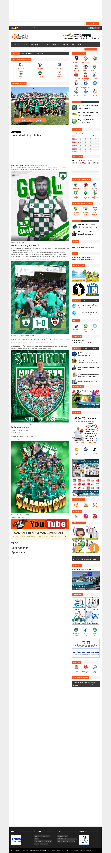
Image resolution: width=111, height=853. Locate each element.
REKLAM (27, 28)
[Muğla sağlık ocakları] (79, 617)
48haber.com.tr (42, 850)
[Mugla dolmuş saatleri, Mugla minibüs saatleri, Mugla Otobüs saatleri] (81, 36)
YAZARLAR (94, 221)
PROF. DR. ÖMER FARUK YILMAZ (43, 841)
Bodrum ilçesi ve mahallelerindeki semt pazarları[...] (84, 247)
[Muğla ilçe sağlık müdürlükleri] (92, 617)
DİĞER (65, 44)
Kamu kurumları (81, 366)
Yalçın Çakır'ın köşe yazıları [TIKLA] (80, 340)
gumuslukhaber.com (68, 850)
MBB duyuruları (94, 557)
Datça (85, 682)
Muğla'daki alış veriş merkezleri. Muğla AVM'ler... (87, 381)
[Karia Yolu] (79, 289)
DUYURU (34, 44)
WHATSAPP (48, 28)
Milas (87, 684)
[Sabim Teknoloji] (86, 648)
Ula (73, 685)
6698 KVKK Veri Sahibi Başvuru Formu (67, 838)
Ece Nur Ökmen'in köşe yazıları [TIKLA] (81, 342)
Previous (73, 468)
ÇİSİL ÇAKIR (38, 836)
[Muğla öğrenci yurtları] (92, 532)
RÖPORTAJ (85, 221)
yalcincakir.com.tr (87, 850)
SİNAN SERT (46, 836)
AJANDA (25, 44)
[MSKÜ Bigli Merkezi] (92, 546)
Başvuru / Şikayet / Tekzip (64, 841)
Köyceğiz (74, 684)
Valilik (82, 559)
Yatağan (76, 685)
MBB (73, 682)
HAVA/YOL (55, 44)
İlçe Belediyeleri (76, 559)
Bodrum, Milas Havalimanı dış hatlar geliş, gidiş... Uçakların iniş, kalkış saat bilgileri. (88, 312)
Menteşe (83, 684)
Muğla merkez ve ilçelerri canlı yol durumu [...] (83, 569)
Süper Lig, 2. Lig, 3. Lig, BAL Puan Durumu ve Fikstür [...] (85, 133)
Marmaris (79, 684)
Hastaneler (80, 352)
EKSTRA (95, 102)
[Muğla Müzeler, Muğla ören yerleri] (92, 289)
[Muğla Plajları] (79, 275)
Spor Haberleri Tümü (30, 53)
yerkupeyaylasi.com (77, 850)
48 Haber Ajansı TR (25, 850)
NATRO (37, 844)
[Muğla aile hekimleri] (92, 604)
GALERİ (76, 221)
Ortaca (90, 684)
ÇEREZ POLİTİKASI (62, 836)
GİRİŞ (21, 28)
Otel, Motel (80, 373)
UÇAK (76, 300)
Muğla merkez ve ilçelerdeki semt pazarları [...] (83, 245)
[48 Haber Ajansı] (86, 430)
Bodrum (77, 682)
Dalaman (81, 682)
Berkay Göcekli (20, 517)
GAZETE (85, 102)
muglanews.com (59, 850)
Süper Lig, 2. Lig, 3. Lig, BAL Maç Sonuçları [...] (83, 160)
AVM (79, 379)
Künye (73, 841)
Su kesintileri (87, 557)
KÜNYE (40, 28)
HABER (15, 44)
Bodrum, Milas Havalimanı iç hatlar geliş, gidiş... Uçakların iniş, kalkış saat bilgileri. (87, 305)
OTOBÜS (95, 300)
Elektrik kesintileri (79, 557)
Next (98, 468)
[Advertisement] (54, 10)
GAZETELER (75, 44)
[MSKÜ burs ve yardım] (79, 546)
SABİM (36, 838)
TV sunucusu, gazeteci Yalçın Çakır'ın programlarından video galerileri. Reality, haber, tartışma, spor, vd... (87, 233)
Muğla (76, 454)
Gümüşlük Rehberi (51, 850)
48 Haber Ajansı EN (34, 850)
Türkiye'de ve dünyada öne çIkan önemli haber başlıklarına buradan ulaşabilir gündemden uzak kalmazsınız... (88, 107)
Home (22, 53)
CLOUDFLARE (43, 844)
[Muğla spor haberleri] (86, 399)
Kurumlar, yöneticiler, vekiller (90, 559)
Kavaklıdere (93, 682)
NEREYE (85, 348)
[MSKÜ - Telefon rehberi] (79, 532)
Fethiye (89, 682)
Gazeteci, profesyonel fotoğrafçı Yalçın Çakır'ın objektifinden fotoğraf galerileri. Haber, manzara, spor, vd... (88, 226)
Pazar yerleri (81, 359)
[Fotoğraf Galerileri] (74, 226)
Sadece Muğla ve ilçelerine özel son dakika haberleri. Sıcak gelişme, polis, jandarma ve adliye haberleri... (88, 114)
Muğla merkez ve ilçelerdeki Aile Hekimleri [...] (83, 259)
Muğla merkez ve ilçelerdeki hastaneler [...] (82, 257)
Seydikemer (95, 684)
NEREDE (76, 348)
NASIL (94, 348)
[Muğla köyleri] (92, 275)
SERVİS (85, 300)
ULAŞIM (44, 44)
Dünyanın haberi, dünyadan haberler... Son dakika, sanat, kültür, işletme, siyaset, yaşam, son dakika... (88, 121)
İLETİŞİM (34, 28)
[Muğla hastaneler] (79, 604)
